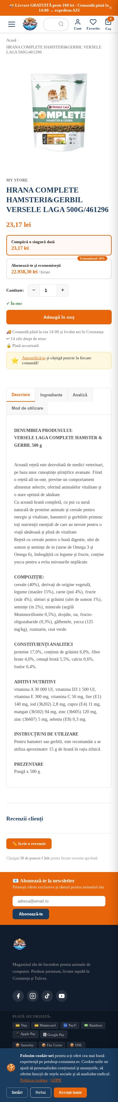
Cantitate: (15, 290)
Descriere (21, 394)
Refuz (41, 1092)
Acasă (11, 40)
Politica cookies (34, 1080)
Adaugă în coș (59, 317)
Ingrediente (51, 395)
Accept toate (70, 1092)
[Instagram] (32, 996)
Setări (17, 1092)
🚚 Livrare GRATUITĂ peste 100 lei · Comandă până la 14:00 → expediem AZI (59, 8)
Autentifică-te (34, 357)
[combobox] (48, 24)
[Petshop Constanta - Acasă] (30, 24)
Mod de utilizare (27, 408)
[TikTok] (47, 996)
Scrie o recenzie (29, 843)
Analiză (80, 395)
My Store (17, 180)
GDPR (56, 1080)
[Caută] (61, 24)
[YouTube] (61, 996)
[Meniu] (11, 24)
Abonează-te (31, 914)
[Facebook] (18, 996)
